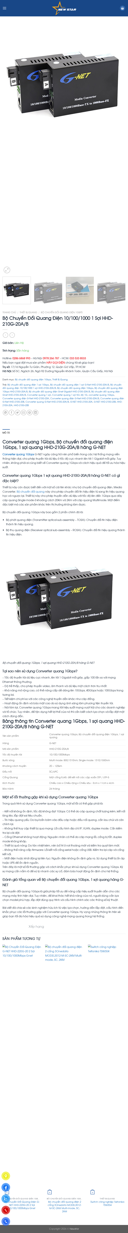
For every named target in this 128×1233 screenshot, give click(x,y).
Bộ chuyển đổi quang (30, 491)
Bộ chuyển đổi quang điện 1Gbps (61, 312)
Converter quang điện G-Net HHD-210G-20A (25, 398)
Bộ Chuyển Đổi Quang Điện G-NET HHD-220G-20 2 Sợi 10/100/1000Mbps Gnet (22, 1204)
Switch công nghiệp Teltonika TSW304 (107, 1203)
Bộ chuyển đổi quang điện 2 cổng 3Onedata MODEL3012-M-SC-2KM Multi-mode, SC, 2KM (65, 1206)
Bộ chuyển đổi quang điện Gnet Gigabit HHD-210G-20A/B (59, 391)
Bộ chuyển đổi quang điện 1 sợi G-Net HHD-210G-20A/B (79, 384)
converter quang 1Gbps (101, 394)
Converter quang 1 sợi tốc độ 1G (69, 394)
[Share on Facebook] (11, 412)
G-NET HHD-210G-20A (81, 401)
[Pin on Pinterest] (29, 412)
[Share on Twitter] (17, 412)
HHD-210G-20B (21, 405)
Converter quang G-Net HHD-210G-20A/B (47, 401)
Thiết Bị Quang (28, 312)
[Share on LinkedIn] (35, 412)
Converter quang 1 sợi (39, 394)
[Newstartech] (64, 8)
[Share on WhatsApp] (5, 412)
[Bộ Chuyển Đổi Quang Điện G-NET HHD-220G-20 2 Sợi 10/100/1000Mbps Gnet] (21, 1070)
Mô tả (6, 432)
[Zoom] (7, 270)
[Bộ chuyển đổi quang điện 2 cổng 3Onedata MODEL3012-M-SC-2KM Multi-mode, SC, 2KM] (64, 1070)
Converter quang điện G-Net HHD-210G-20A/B (74, 398)
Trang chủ (9, 312)
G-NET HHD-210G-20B (105, 401)
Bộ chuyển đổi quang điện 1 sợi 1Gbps (28, 384)
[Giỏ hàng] (122, 8)
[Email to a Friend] (23, 412)
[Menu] (4, 8)
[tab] (6, 432)
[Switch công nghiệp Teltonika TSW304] (107, 1070)
